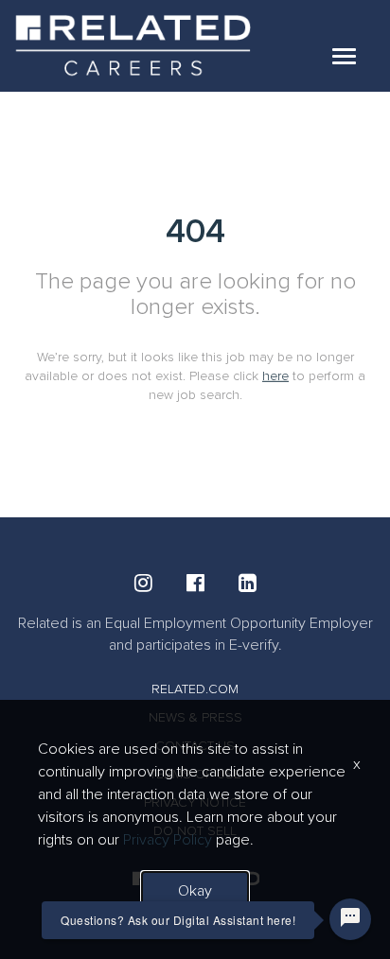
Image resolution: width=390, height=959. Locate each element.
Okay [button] (195, 890)
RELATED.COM (195, 689)
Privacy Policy (167, 839)
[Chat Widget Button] (350, 919)
